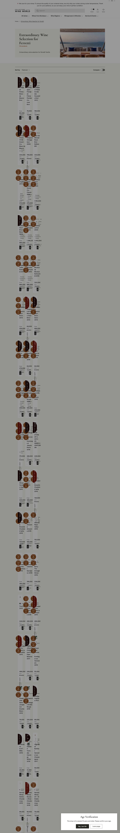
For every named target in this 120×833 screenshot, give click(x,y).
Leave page (96, 826)
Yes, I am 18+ (82, 826)
